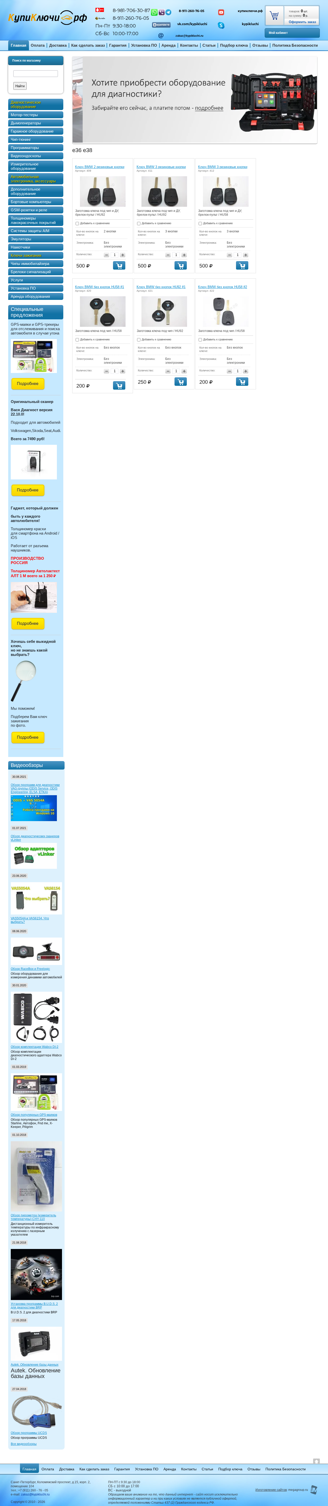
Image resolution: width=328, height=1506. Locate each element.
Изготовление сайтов (271, 1490)
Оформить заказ (302, 22)
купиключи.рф (250, 11)
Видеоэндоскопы (26, 156)
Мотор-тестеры (24, 115)
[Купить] (119, 265)
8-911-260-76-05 (191, 11)
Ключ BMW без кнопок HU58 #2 (222, 287)
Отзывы (260, 45)
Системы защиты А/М (30, 231)
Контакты (189, 45)
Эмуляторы (21, 239)
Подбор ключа (234, 45)
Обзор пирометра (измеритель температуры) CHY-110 (33, 1217)
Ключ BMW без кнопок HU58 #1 (99, 287)
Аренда (168, 45)
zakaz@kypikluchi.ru (189, 35)
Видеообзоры (27, 765)
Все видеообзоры (24, 1444)
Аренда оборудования (30, 296)
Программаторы (25, 147)
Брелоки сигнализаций (31, 272)
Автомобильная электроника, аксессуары (33, 178)
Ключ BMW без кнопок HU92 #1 (161, 287)
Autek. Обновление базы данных (34, 1364)
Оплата (38, 45)
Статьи (209, 45)
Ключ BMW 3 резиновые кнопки (161, 167)
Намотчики (20, 247)
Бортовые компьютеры (31, 202)
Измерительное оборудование (24, 166)
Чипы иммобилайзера (30, 263)
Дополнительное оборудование (25, 191)
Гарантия (118, 45)
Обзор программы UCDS (29, 1433)
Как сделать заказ (88, 45)
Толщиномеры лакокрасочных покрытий (33, 220)
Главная (18, 45)
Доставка (58, 45)
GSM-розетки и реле (29, 210)
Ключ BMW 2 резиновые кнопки (99, 167)
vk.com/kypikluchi (192, 24)
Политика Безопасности (295, 45)
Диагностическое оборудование (26, 104)
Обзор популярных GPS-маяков (34, 1115)
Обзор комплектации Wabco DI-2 (34, 1047)
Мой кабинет (278, 33)
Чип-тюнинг (21, 139)
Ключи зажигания (26, 255)
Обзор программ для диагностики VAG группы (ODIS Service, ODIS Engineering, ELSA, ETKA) (35, 788)
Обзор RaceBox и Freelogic (30, 969)
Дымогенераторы (26, 123)
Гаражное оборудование (32, 131)
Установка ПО (144, 45)
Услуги (17, 280)
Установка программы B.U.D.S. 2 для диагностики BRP (34, 1305)
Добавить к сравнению (94, 223)
